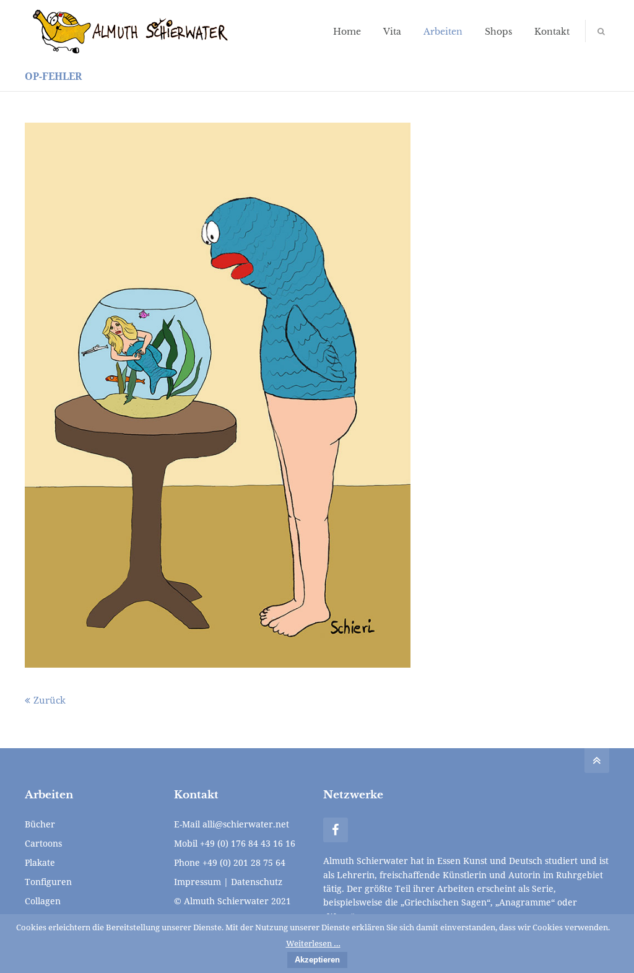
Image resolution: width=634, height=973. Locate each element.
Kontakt (552, 31)
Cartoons (43, 843)
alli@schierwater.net (245, 824)
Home (347, 31)
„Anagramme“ (525, 902)
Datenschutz (256, 882)
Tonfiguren (48, 882)
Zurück (49, 700)
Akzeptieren (317, 959)
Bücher (40, 824)
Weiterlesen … (313, 943)
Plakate (40, 862)
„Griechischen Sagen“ (445, 902)
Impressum (197, 882)
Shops (498, 31)
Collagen (43, 901)
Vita (392, 31)
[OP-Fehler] (217, 395)
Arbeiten (442, 31)
